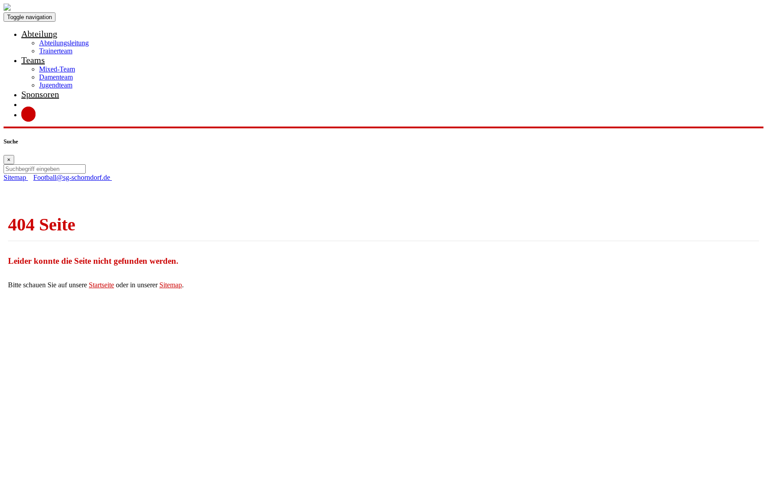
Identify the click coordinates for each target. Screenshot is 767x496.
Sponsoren (40, 94)
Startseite (101, 285)
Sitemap (170, 285)
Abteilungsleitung (64, 43)
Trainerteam (55, 51)
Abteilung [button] (39, 34)
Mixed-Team (57, 69)
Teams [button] (33, 60)
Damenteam (56, 77)
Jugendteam (55, 85)
